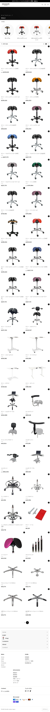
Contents (3, 663)
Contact (3, 667)
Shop (2, 661)
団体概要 (15, 676)
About (2, 665)
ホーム (2, 15)
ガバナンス (15, 682)
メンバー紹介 (16, 680)
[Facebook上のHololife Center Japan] (28, 691)
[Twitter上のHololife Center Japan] (30, 691)
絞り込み (5, 44)
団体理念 (15, 674)
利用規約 (27, 657)
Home (2, 657)
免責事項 (27, 659)
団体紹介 (15, 672)
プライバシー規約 (29, 661)
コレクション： (8, 15)
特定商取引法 (28, 663)
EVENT (2, 659)
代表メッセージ (16, 678)
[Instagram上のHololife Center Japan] (25, 691)
